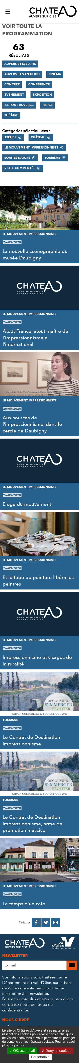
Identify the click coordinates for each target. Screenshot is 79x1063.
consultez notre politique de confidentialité (27, 1007)
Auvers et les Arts (20, 64)
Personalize (40, 1057)
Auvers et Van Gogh (22, 74)
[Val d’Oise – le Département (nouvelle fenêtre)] (63, 944)
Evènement (14, 95)
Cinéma (54, 74)
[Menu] (7, 11)
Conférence (39, 84)
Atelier (10, 137)
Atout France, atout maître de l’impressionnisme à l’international (35, 338)
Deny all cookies (58, 1051)
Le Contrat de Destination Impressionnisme (31, 740)
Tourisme (53, 158)
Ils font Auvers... (19, 105)
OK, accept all (23, 1051)
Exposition (42, 95)
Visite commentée (19, 168)
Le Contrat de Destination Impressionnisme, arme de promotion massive (32, 824)
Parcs (47, 105)
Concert (12, 84)
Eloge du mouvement (27, 504)
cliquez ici (17, 1045)
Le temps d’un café (24, 904)
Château (38, 137)
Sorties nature (17, 158)
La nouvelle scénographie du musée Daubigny (35, 254)
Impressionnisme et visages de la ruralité (37, 660)
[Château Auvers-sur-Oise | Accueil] (53, 11)
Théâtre (11, 115)
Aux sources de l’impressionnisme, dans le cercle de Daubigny (32, 424)
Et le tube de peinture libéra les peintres (38, 580)
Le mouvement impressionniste (31, 147)
